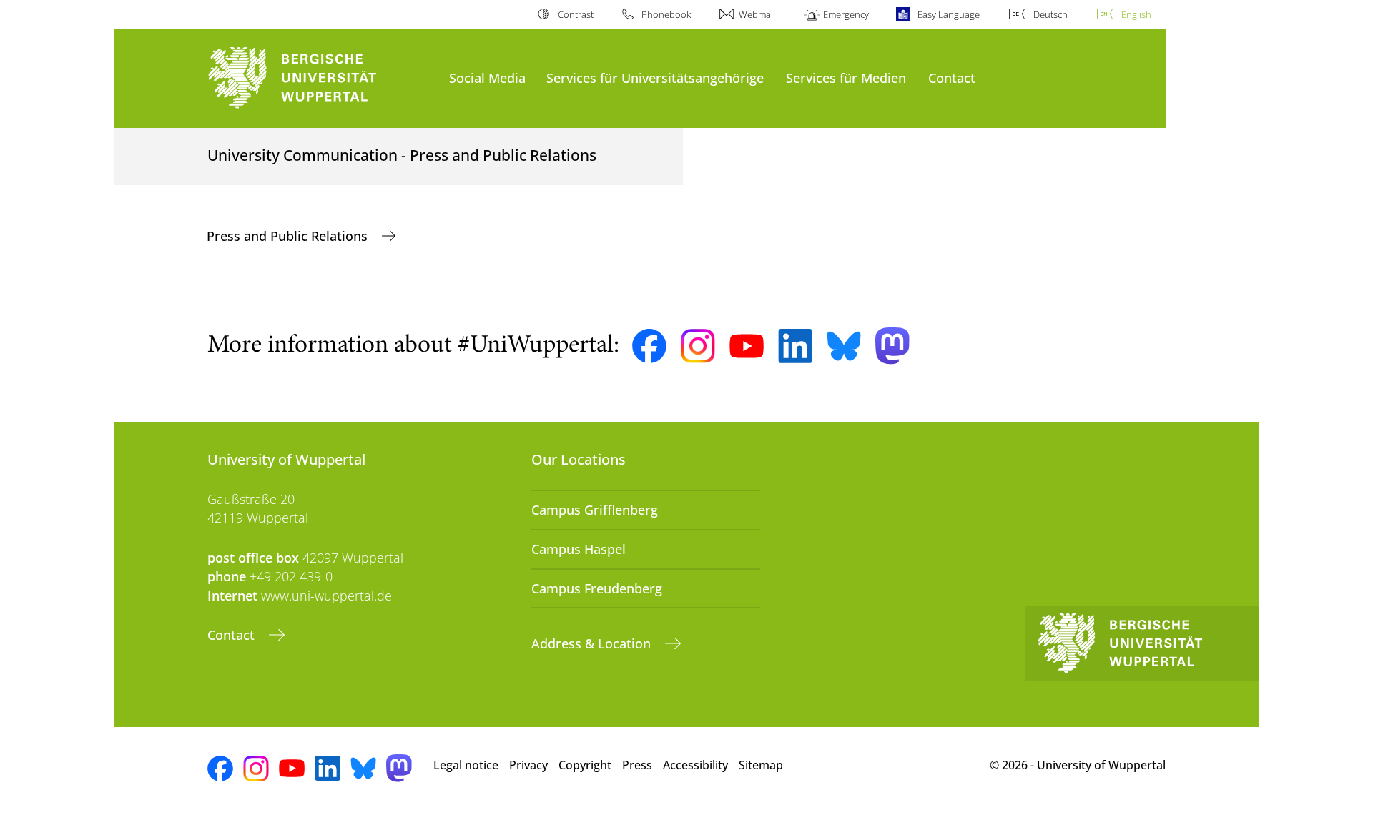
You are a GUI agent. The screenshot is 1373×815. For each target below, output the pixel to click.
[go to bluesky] (844, 346)
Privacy (528, 765)
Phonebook (666, 14)
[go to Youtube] (746, 346)
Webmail (757, 14)
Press (637, 765)
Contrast (575, 14)
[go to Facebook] (649, 346)
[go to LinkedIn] (795, 345)
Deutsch (1050, 14)
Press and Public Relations (289, 235)
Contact (951, 78)
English (1136, 14)
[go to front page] (321, 78)
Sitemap (761, 765)
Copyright (584, 765)
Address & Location (592, 643)
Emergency (846, 14)
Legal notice (465, 765)
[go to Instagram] (698, 346)
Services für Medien (846, 78)
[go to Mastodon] (892, 345)
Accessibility (695, 765)
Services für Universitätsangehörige (655, 78)
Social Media (487, 78)
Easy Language (948, 14)
